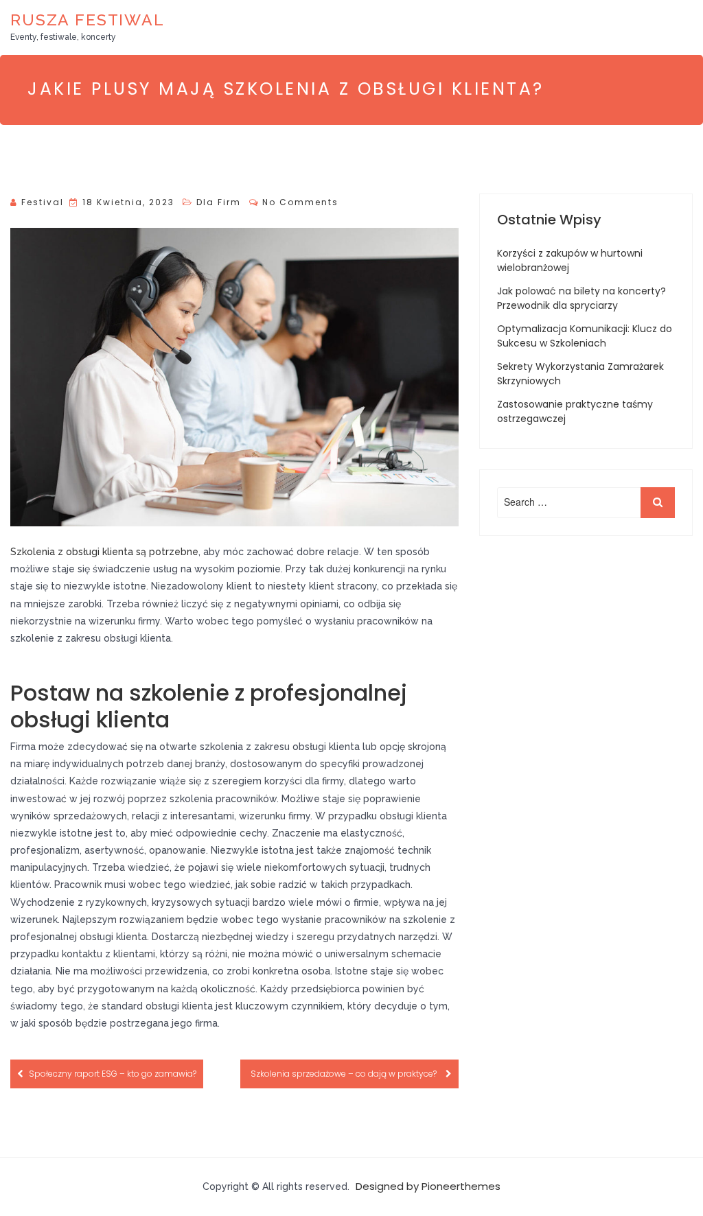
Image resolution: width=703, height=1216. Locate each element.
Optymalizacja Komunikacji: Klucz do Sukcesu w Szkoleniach (584, 336)
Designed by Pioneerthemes (428, 1186)
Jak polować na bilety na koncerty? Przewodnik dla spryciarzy (581, 298)
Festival (42, 202)
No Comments (300, 202)
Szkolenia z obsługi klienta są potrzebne (104, 551)
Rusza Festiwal (87, 19)
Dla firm (218, 202)
